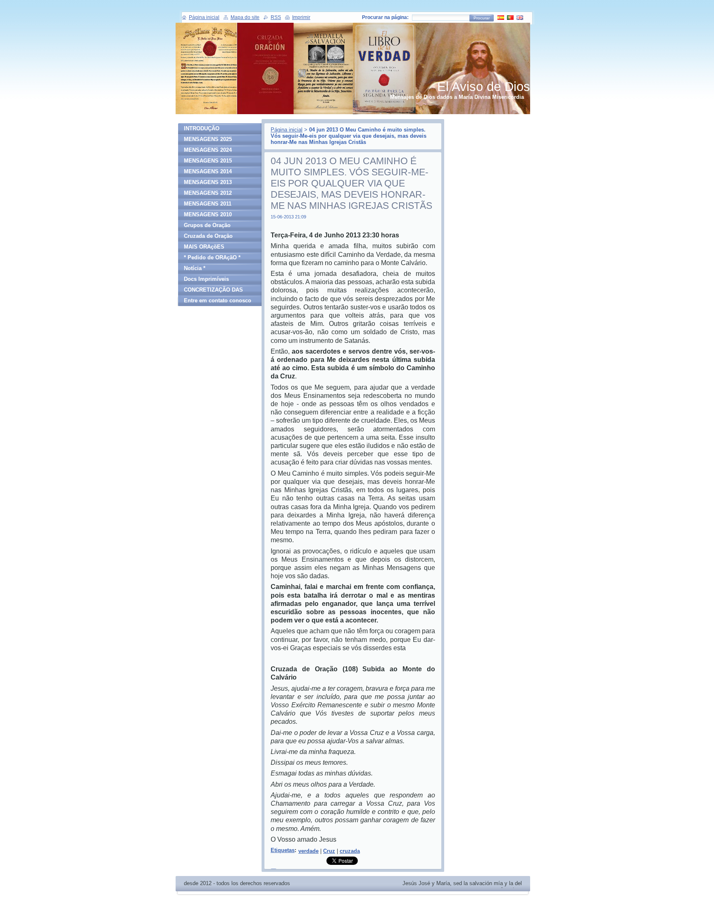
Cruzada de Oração (208, 236)
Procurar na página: (385, 17)
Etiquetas (283, 850)
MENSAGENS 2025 (208, 139)
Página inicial (286, 130)
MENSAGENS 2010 (208, 214)
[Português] (510, 17)
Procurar (482, 18)
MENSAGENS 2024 (208, 150)
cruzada (350, 851)
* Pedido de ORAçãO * (212, 257)
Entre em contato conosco (217, 300)
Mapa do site (245, 17)
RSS (276, 17)
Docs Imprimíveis (206, 279)
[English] (519, 17)
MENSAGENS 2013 (208, 182)
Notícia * (194, 268)
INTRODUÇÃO (201, 128)
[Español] (500, 17)
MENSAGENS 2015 (208, 161)
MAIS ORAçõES (204, 247)
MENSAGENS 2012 (208, 193)
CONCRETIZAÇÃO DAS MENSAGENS (213, 291)
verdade (308, 851)
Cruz (329, 851)
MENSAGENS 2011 (207, 204)
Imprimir (301, 17)
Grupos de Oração (207, 225)
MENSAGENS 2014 (208, 171)
